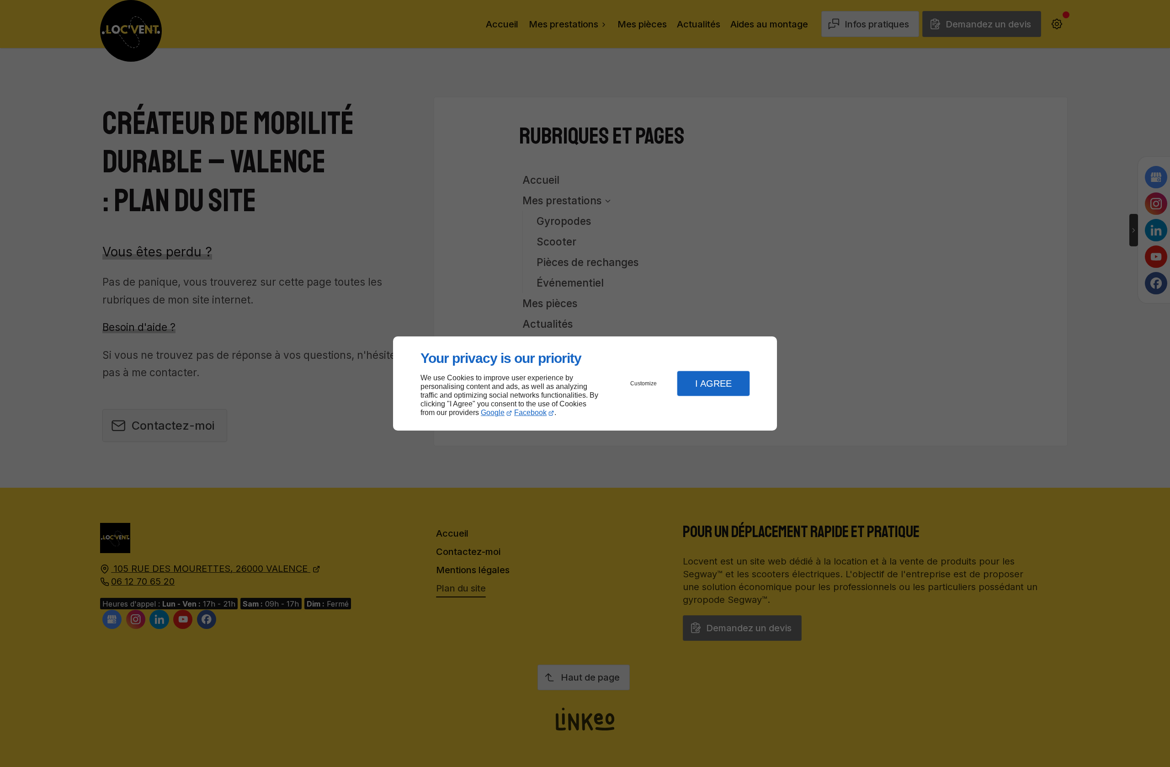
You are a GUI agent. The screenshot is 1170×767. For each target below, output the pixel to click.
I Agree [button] (713, 383)
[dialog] (585, 383)
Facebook (530, 412)
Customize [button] (643, 383)
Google (493, 412)
